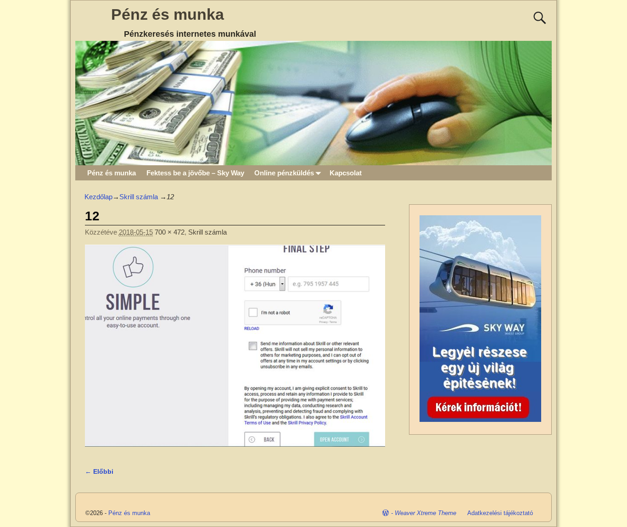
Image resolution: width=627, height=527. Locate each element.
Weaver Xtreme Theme (425, 513)
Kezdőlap (98, 197)
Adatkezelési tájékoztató (500, 513)
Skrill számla (138, 197)
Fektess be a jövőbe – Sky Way (195, 173)
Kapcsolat (346, 173)
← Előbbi (99, 471)
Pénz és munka (167, 14)
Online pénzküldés (284, 173)
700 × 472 (170, 232)
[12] (235, 351)
